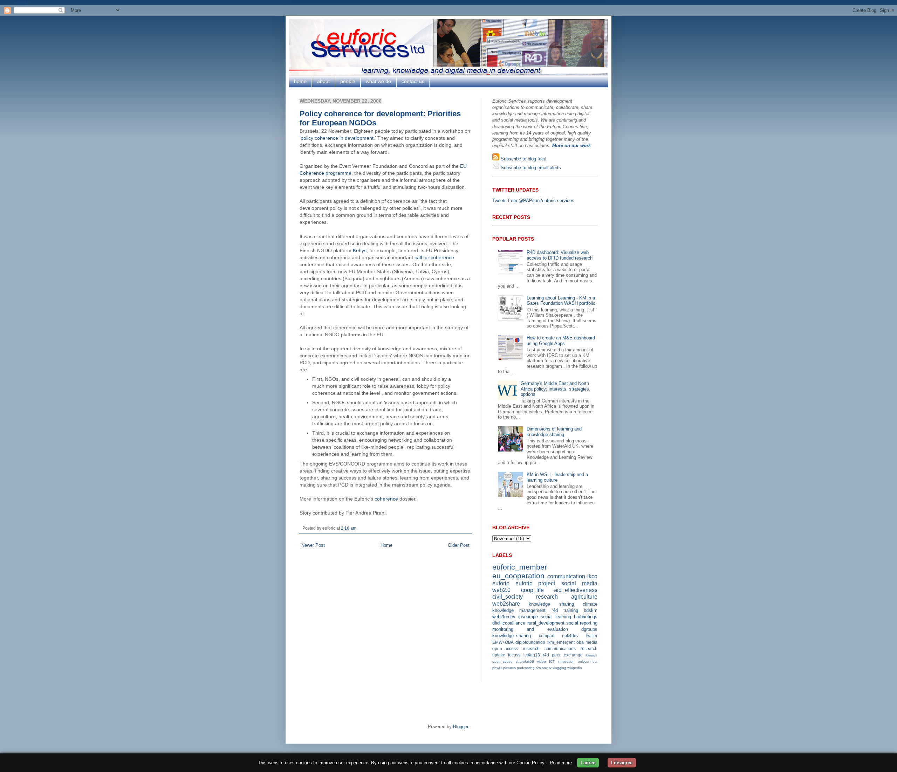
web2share (506, 604)
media (591, 642)
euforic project (535, 583)
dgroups (589, 629)
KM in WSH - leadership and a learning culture (557, 477)
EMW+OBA (503, 642)
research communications (549, 648)
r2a (538, 668)
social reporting (581, 623)
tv (550, 668)
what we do (378, 81)
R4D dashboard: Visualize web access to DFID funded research (560, 255)
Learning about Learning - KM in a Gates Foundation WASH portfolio (561, 300)
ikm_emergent (561, 642)
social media (579, 583)
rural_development (545, 623)
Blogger (460, 726)
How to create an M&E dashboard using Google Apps (561, 340)
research (547, 597)
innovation (566, 661)
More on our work (571, 145)
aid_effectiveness (575, 590)
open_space (502, 661)
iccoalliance (513, 623)
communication (566, 576)
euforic (500, 583)
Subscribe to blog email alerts (530, 167)
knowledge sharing (551, 604)
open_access (505, 648)
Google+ (22, 2)
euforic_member (519, 567)
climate (590, 604)
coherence (386, 499)
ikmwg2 (591, 655)
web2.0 (501, 590)
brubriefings (585, 616)
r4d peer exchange (563, 655)
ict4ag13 (531, 655)
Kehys (360, 250)
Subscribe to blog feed (522, 158)
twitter (591, 635)
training (570, 610)
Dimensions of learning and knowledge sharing (554, 431)
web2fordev (503, 616)
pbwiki (497, 668)
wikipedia (574, 668)
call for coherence (434, 257)
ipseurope (528, 616)
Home (386, 545)
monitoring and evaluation (530, 629)
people (347, 81)
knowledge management (519, 610)
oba (580, 642)
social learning (556, 616)
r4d (555, 610)
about (323, 81)
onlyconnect (587, 661)
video (541, 661)
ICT (552, 661)
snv (545, 668)
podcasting (526, 668)
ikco (592, 576)
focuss (514, 655)
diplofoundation (530, 642)
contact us (413, 81)
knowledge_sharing (511, 635)
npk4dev (570, 635)
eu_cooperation (518, 576)
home (300, 81)
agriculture (584, 597)
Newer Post (313, 545)
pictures (509, 668)
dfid (496, 623)
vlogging (559, 668)
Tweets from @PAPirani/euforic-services (533, 200)
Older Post (459, 545)
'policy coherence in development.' (338, 138)
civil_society (507, 597)
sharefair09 (525, 661)
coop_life (532, 590)
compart (546, 635)
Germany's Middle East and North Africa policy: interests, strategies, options (555, 389)
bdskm (590, 610)
